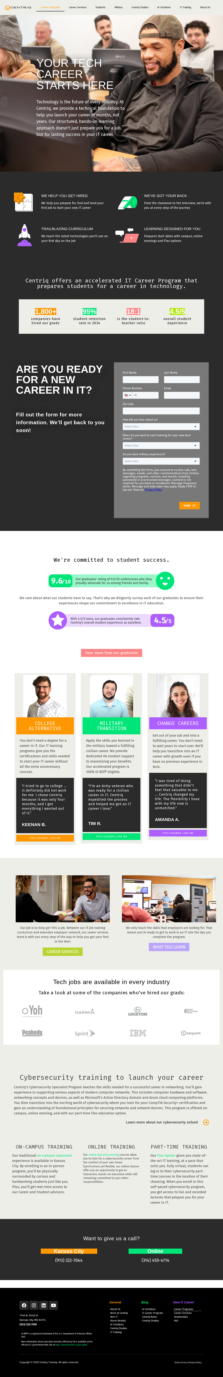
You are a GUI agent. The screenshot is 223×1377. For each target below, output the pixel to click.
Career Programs (50, 7)
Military (118, 7)
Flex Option (166, 1155)
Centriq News (149, 1316)
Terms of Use (180, 1362)
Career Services (78, 7)
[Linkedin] (43, 1305)
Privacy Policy (195, 1362)
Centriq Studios (140, 7)
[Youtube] (53, 1305)
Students (100, 7)
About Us (205, 7)
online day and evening (104, 1154)
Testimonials (181, 1316)
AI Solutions (164, 7)
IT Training (185, 7)
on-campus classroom (54, 1155)
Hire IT (114, 1316)
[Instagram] (33, 1305)
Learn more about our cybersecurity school (162, 1122)
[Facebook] (24, 1305)
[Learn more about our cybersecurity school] (206, 1122)
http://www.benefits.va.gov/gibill (71, 1345)
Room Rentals (118, 1320)
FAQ (176, 1320)
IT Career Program (152, 1313)
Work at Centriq (119, 1313)
